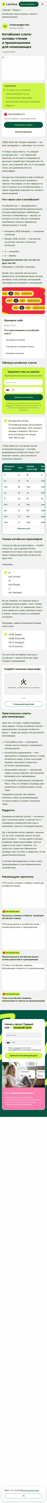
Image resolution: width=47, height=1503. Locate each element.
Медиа (16, 10)
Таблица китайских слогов (17, 94)
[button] (23, 684)
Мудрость (10, 105)
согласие (9, 405)
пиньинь (20, 449)
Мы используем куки (30, 1490)
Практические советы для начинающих (23, 102)
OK (23, 1496)
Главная (6, 10)
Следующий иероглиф (23, 704)
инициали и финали (12, 459)
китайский (7, 155)
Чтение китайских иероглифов (19, 98)
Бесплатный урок (23, 132)
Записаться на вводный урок (23, 1055)
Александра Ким (19, 24)
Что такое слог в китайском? (18, 90)
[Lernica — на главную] (9, 4)
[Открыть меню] (42, 4)
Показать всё (23, 528)
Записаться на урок (23, 397)
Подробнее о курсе (23, 125)
